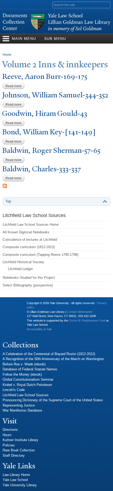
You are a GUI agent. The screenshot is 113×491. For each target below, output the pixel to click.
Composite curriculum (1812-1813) (29, 247)
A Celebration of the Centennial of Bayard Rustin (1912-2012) (49, 354)
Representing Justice (19, 405)
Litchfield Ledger (20, 269)
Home (7, 54)
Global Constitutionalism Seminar (28, 379)
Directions (10, 430)
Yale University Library (20, 485)
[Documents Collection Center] (56, 31)
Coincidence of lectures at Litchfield (30, 240)
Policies (9, 445)
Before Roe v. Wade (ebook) (24, 364)
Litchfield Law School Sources (26, 395)
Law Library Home (16, 475)
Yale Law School (15, 480)
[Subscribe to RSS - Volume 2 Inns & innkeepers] (5, 185)
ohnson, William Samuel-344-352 (55, 95)
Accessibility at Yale (39, 329)
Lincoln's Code (14, 390)
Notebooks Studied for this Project (29, 278)
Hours (7, 435)
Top (8, 201)
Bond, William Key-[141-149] (49, 132)
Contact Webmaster (80, 311)
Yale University (11, 305)
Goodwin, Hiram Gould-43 (44, 113)
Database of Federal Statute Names (30, 369)
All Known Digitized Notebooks (26, 232)
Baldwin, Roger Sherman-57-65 (51, 150)
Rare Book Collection (19, 450)
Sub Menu (55, 38)
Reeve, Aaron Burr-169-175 (44, 76)
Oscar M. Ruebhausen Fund (87, 320)
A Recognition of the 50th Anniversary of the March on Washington (53, 359)
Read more (15, 86)
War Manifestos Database (22, 410)
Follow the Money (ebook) (22, 374)
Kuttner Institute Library (20, 440)
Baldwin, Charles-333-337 (41, 169)
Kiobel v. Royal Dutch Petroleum (27, 385)
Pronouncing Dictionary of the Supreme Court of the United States (53, 400)
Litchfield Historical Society (23, 262)
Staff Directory (14, 455)
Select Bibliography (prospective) (28, 285)
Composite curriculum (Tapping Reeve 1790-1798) (40, 255)
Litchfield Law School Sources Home (31, 224)
